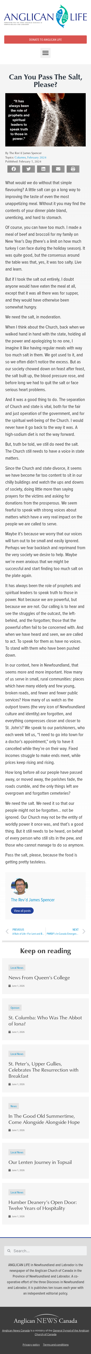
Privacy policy (31, 1344)
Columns (20, 157)
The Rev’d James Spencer (33, 899)
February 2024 (36, 157)
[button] (45, 53)
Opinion (15, 1008)
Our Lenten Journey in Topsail (40, 1162)
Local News (17, 968)
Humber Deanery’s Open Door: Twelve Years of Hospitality (42, 1205)
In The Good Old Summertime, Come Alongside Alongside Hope (44, 1119)
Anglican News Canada (16, 1330)
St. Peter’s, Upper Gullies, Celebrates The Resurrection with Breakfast (43, 1069)
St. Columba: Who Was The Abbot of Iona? (45, 1020)
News (14, 1106)
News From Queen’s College (39, 977)
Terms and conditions (56, 1344)
